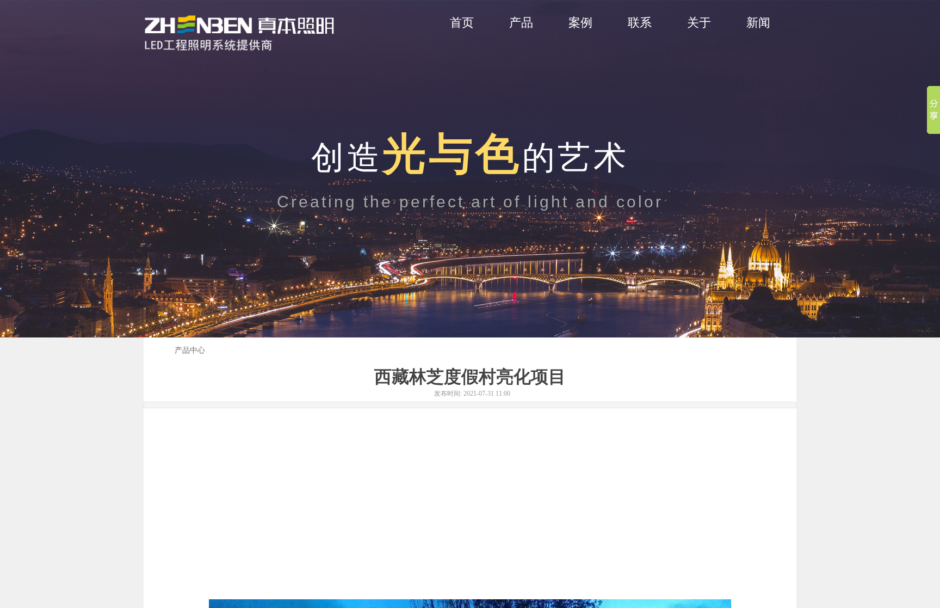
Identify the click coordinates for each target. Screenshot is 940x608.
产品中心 (190, 350)
